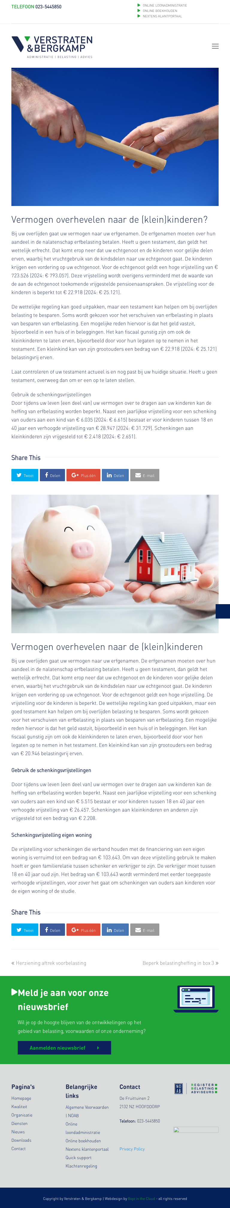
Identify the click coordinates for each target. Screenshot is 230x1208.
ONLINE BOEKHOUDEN (159, 11)
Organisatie (21, 1114)
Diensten (19, 1123)
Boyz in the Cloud (141, 1198)
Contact (18, 1148)
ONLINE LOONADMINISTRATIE (165, 5)
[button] (24, 475)
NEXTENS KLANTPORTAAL (162, 16)
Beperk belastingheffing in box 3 (178, 962)
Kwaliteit (19, 1106)
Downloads (21, 1140)
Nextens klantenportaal (87, 1149)
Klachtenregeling (81, 1165)
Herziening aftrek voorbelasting (51, 962)
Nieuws (18, 1131)
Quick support (79, 1157)
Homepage (21, 1098)
